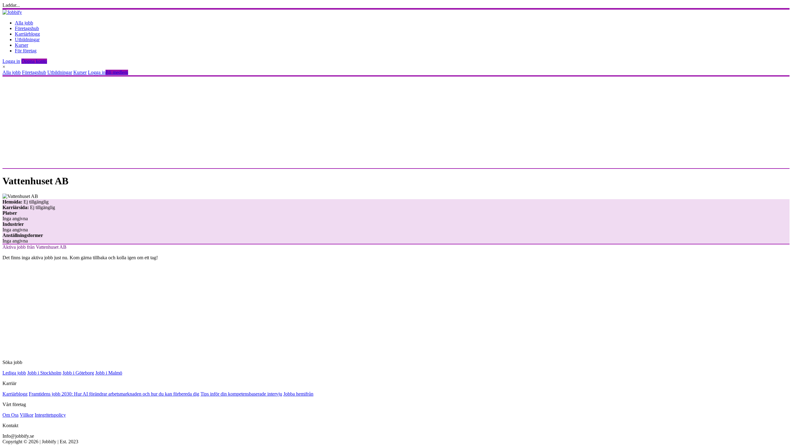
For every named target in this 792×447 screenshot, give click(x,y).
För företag (26, 50)
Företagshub (27, 28)
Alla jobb (24, 22)
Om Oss (10, 415)
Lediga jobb (14, 372)
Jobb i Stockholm (44, 372)
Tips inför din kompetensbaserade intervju (241, 394)
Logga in (11, 61)
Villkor (26, 415)
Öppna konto (34, 61)
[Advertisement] (188, 122)
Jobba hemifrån (298, 394)
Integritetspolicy (50, 415)
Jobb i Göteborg (78, 372)
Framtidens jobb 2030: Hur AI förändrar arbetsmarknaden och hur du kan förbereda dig (114, 394)
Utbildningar (27, 39)
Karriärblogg (27, 34)
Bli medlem (116, 72)
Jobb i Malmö (108, 372)
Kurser (21, 45)
